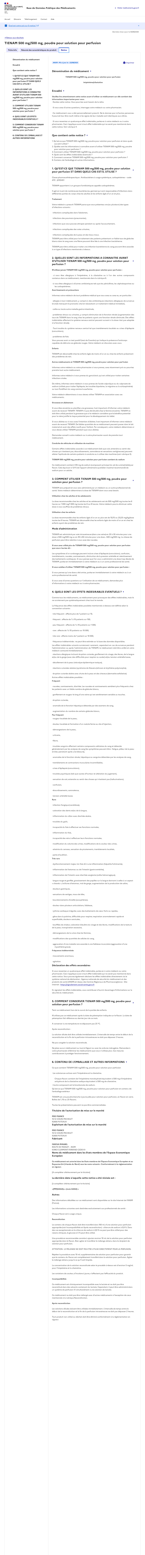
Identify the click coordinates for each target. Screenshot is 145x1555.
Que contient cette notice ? (25, 70)
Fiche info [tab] (12, 50)
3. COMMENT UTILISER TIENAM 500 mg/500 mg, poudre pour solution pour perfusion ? (27, 108)
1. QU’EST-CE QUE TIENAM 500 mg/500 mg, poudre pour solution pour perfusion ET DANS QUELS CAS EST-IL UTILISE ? (27, 79)
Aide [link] (52, 19)
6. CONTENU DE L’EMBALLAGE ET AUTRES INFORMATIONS (27, 136)
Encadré (16, 65)
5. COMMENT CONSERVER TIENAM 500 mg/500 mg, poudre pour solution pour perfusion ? (28, 127)
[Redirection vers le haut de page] (91, 71)
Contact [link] (44, 19)
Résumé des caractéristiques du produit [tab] (38, 50)
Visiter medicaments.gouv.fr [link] (128, 8)
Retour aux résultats (15, 37)
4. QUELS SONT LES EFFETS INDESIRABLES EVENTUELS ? (25, 118)
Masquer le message (138, 25)
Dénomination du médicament (26, 59)
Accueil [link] (7, 19)
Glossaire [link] (17, 19)
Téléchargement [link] (30, 19)
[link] (51, 8)
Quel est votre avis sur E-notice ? (23, 25)
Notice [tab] (64, 50)
